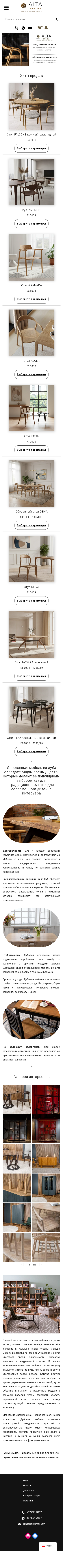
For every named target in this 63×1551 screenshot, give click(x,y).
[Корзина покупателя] (38, 28)
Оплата (27, 1485)
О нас (26, 1480)
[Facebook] (35, 1535)
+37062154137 (34, 1512)
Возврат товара (31, 1495)
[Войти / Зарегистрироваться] (46, 28)
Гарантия (28, 1500)
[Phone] (16, 28)
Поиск (57, 19)
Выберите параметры (31, 148)
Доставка (28, 1490)
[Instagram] (28, 1535)
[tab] (6, 8)
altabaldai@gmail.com (34, 1524)
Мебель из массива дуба (17, 1415)
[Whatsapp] (23, 28)
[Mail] (30, 28)
